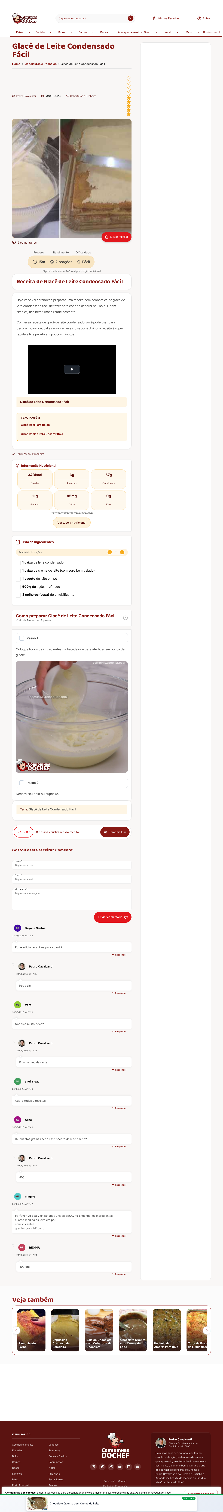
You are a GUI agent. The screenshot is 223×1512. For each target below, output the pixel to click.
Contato (122, 1481)
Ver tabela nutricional (71, 522)
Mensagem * (21, 889)
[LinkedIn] (128, 1466)
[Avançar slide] (207, 1330)
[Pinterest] (111, 1466)
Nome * (18, 861)
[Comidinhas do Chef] (24, 22)
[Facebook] (102, 1466)
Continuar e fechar (201, 1494)
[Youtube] (120, 1466)
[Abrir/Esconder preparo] (125, 617)
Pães (146, 32)
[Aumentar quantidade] (122, 552)
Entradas (17, 1450)
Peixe (19, 32)
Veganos (54, 1444)
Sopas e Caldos (58, 1456)
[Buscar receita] (130, 18)
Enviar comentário (110, 917)
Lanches (17, 1473)
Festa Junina (56, 1479)
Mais (189, 32)
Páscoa (53, 1485)
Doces (104, 32)
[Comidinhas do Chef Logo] (115, 1446)
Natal (167, 32)
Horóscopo (210, 32)
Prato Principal (20, 1485)
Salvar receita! (119, 236)
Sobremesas (56, 1461)
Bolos (61, 32)
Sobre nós (109, 1481)
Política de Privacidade (115, 1486)
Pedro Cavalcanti (26, 95)
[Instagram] (93, 1466)
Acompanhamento (22, 1444)
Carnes (83, 32)
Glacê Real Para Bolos (35, 424)
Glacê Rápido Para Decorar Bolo (42, 434)
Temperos (54, 1450)
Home (16, 64)
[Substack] (137, 1466)
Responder (120, 954)
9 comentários (27, 242)
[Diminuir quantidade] (110, 552)
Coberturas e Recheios (41, 64)
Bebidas (40, 32)
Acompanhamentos (127, 32)
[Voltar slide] (16, 1330)
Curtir (26, 831)
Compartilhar (117, 832)
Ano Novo (54, 1473)
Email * (18, 875)
